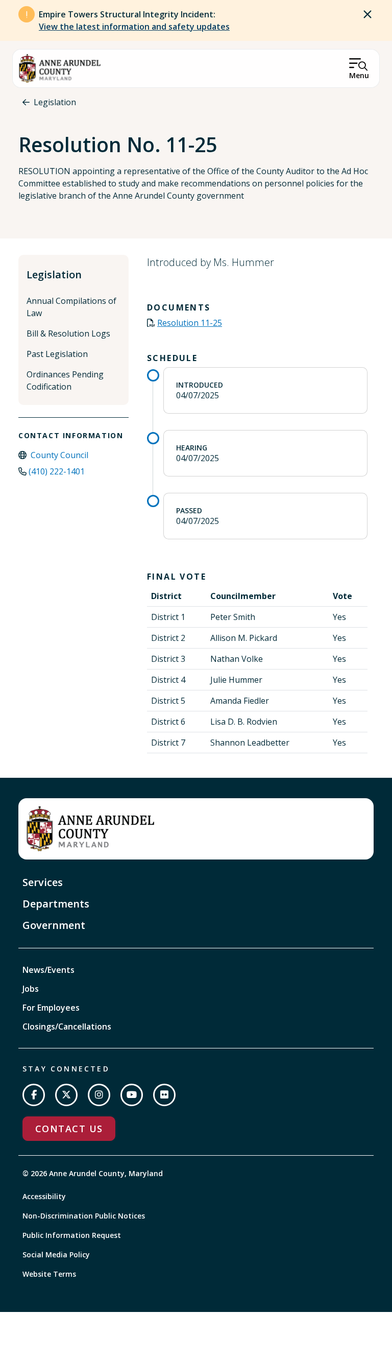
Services (42, 882)
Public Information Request (71, 1235)
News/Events (48, 969)
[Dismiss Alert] (367, 14)
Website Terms (49, 1274)
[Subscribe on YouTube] (131, 1095)
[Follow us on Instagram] (99, 1095)
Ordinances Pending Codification (65, 380)
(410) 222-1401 (57, 471)
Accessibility (44, 1196)
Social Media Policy (56, 1254)
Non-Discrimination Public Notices (83, 1216)
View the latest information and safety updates (134, 26)
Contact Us (69, 1129)
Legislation (55, 102)
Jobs (30, 988)
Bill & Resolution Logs (68, 333)
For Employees (51, 1007)
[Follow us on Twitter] (66, 1095)
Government (53, 925)
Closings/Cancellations (66, 1026)
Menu (359, 75)
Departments (55, 904)
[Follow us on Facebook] (33, 1095)
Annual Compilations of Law (71, 307)
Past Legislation (57, 354)
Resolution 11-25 (189, 322)
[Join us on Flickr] (164, 1095)
